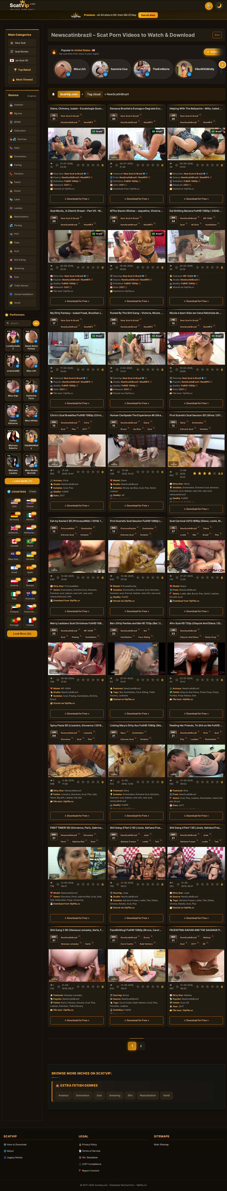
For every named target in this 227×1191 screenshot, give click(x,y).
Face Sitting (144, 637)
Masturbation (148, 1095)
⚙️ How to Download (15, 1144)
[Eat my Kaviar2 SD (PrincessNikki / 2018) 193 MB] (77, 556)
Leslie (183, 535)
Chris (86, 423)
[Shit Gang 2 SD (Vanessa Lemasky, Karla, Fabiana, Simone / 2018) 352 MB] (77, 965)
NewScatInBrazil (69, 122)
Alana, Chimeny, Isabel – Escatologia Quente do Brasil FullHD (77, 108)
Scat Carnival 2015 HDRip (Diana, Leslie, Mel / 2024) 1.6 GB (196, 520)
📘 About (9, 1150)
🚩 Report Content (89, 1170)
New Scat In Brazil (70, 116)
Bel (145, 631)
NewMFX (88, 122)
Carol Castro (127, 944)
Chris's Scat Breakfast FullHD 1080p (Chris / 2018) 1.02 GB (77, 415)
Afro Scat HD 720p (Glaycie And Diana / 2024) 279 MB (196, 623)
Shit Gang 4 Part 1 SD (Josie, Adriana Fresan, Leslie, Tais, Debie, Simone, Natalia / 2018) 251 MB (196, 827)
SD (204, 944)
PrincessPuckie (128, 528)
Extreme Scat (186, 429)
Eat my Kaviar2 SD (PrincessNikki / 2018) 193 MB (77, 520)
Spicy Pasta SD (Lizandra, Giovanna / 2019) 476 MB (77, 725)
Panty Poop (210, 637)
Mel (194, 535)
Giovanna (65, 739)
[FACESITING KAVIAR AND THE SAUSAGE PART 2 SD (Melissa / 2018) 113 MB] (196, 965)
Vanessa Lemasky (70, 944)
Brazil (205, 535)
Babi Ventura (146, 944)
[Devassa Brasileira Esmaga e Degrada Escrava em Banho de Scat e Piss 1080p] (136, 144)
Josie (146, 835)
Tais (157, 841)
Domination (197, 423)
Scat (182, 224)
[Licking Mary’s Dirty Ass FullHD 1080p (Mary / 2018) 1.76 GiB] (136, 761)
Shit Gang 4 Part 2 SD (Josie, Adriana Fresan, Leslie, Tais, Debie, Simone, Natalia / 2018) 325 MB (136, 827)
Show (217, 35)
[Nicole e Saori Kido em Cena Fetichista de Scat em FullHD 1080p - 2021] (196, 348)
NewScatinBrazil (129, 631)
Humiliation (211, 224)
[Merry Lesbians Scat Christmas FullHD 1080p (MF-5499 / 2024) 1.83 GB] (77, 658)
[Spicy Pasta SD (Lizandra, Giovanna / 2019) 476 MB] (77, 761)
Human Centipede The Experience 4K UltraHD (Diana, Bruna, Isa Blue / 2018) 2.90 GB (136, 415)
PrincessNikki (67, 528)
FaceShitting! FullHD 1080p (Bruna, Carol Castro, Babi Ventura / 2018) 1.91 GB (136, 929)
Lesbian (194, 739)
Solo (99, 1095)
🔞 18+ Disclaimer (88, 1157)
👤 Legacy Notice (13, 1157)
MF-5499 (88, 631)
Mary (123, 733)
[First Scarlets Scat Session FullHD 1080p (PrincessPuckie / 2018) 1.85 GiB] (136, 556)
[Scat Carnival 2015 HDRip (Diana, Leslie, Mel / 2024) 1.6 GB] (196, 556)
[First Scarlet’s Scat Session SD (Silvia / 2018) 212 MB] (196, 450)
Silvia (183, 423)
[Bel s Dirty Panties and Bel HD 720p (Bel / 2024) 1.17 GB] (136, 658)
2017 (84, 429)
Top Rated (22, 69)
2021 (66, 185)
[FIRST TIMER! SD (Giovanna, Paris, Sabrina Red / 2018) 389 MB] (77, 863)
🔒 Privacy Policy (88, 1144)
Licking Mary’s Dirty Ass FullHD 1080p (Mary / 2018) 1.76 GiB (136, 725)
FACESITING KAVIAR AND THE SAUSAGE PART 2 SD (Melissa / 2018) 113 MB (196, 929)
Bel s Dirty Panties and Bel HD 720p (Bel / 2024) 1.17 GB (136, 623)
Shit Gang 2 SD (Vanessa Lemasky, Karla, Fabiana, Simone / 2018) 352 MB (77, 929)
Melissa (207, 937)
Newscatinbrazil (69, 733)
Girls (205, 733)
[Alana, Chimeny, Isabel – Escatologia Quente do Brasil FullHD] (77, 144)
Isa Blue (137, 429)
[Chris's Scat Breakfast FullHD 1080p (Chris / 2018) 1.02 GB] (77, 450)
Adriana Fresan (128, 841)
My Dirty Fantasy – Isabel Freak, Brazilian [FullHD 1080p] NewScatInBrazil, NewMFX (77, 312)
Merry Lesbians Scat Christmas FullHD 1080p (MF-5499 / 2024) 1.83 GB (77, 623)
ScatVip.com (69, 94)
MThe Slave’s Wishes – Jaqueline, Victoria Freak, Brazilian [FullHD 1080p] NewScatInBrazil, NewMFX (136, 210)
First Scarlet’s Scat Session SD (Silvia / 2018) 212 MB (196, 415)
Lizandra (88, 733)
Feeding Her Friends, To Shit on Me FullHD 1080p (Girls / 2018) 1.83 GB (196, 725)
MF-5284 (207, 218)
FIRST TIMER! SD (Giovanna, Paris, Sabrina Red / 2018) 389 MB (77, 827)
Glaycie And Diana (189, 637)
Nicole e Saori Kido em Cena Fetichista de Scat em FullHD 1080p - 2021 (196, 312)
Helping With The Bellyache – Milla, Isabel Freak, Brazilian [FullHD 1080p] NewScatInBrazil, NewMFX (196, 108)
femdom (204, 429)
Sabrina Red (78, 841)
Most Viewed (22, 79)
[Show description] (57, 165)
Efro (130, 1095)
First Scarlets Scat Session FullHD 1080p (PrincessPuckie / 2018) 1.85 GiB (136, 520)
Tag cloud (94, 94)
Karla (88, 944)
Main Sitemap (161, 1144)
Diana (146, 423)
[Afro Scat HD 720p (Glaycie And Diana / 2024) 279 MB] (196, 658)
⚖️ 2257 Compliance (90, 1164)
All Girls (195, 224)
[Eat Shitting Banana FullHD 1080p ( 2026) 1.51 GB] (196, 246)
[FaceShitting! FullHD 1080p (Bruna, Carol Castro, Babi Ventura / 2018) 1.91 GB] (136, 965)
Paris (63, 841)
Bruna (124, 429)
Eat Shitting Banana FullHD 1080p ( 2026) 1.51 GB (196, 210)
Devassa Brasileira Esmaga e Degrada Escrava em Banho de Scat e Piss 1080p (136, 108)
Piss (74, 429)
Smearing (114, 1095)
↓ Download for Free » (76, 198)
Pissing (75, 637)
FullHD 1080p (71, 181)
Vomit (166, 1095)
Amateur (63, 1095)
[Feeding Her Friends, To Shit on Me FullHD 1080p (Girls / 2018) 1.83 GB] (196, 761)
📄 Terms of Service (89, 1150)
